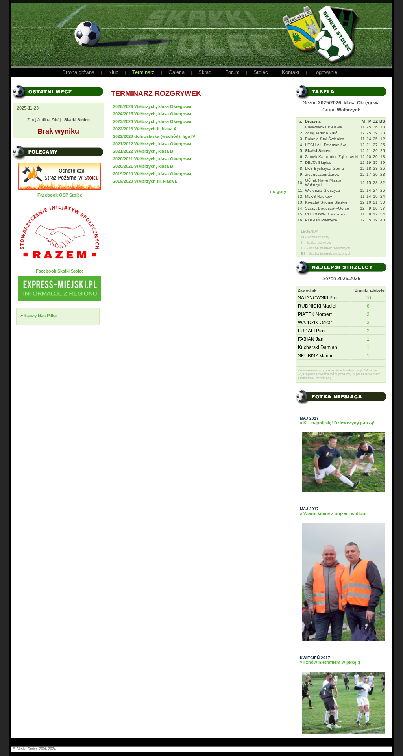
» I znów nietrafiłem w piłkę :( (330, 662)
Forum (232, 72)
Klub (113, 72)
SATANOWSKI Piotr (318, 298)
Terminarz (143, 72)
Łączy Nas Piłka (40, 315)
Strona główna (78, 72)
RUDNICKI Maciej (317, 306)
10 (368, 298)
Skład (204, 72)
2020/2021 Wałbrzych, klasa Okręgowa (152, 158)
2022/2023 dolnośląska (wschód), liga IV (154, 136)
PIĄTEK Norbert (315, 314)
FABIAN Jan (311, 339)
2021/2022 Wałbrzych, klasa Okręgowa (152, 143)
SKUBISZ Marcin (316, 355)
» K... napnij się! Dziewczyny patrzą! (337, 422)
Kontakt (290, 72)
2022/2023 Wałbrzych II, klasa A (145, 128)
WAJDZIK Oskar (315, 322)
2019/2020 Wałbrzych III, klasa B (145, 181)
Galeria (176, 72)
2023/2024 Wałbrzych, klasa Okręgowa (152, 121)
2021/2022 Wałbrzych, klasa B (143, 151)
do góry (278, 191)
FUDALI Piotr (312, 331)
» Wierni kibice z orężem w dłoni (333, 513)
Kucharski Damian (317, 347)
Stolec (260, 72)
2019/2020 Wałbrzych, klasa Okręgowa (152, 173)
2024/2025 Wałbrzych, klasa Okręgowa (152, 113)
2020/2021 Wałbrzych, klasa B (143, 166)
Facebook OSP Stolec (59, 195)
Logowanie (325, 72)
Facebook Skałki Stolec (60, 271)
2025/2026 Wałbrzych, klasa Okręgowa (152, 106)
